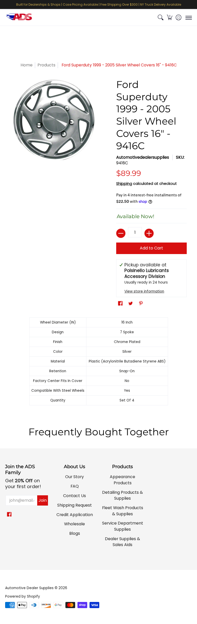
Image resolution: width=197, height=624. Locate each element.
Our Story (74, 477)
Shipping (124, 183)
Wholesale (74, 524)
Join (42, 500)
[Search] (160, 17)
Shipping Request (74, 505)
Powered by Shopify (22, 596)
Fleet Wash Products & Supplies (122, 511)
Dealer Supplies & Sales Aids (122, 542)
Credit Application (74, 515)
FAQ (75, 486)
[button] (169, 17)
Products (46, 65)
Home (27, 65)
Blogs (74, 533)
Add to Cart (151, 248)
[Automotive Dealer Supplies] (19, 17)
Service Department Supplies (122, 526)
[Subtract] (120, 233)
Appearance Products (122, 480)
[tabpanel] (98, 362)
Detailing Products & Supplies (122, 495)
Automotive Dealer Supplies (29, 588)
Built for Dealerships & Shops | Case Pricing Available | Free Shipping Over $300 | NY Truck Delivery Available (98, 4)
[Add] (149, 233)
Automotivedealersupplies (142, 157)
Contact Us (74, 496)
